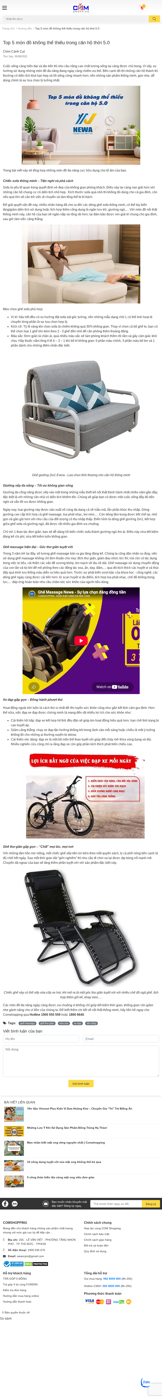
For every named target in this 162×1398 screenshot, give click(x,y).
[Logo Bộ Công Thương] (13, 1263)
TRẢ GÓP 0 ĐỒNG (15, 1278)
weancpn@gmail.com (30, 1256)
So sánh (6, 1318)
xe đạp (77, 1023)
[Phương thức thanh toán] (108, 1301)
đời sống (91, 1023)
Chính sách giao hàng (97, 1239)
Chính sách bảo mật (96, 1234)
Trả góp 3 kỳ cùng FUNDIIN (20, 1284)
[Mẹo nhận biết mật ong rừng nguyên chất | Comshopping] (14, 1148)
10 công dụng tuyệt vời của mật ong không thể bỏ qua (64, 1161)
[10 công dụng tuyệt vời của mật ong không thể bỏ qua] (14, 1165)
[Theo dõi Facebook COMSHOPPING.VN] (5, 1203)
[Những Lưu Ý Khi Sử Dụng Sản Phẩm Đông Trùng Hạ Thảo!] (14, 1131)
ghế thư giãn (47, 1023)
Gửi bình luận (81, 1083)
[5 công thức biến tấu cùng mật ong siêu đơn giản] (14, 1181)
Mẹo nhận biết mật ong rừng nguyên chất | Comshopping (66, 1142)
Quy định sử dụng (95, 1251)
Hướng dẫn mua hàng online (21, 1295)
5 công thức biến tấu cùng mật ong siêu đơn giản (60, 1177)
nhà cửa (63, 1023)
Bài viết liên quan (19, 1102)
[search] (154, 18)
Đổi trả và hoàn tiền (96, 1245)
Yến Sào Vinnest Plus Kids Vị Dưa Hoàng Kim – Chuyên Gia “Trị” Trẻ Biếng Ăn (79, 1108)
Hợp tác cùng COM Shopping (102, 1228)
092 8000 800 (112, 1278)
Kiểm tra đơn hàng (14, 1290)
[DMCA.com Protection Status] (36, 1263)
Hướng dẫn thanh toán (17, 1301)
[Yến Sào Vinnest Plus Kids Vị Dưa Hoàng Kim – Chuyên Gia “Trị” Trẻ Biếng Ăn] (14, 1114)
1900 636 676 (36, 1250)
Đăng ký (151, 1204)
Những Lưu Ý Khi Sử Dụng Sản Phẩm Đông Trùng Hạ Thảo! (67, 1127)
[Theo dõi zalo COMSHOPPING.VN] (14, 1203)
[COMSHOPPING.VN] (81, 7)
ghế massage (27, 1023)
